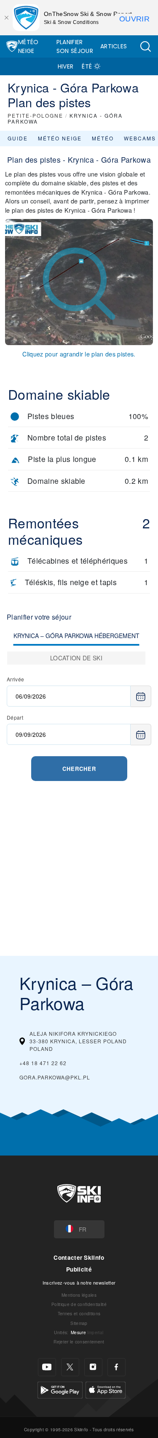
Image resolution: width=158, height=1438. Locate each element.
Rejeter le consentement (79, 1341)
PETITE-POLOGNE (35, 115)
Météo (103, 138)
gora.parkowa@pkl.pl (54, 1077)
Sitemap (78, 1323)
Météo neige (60, 138)
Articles (113, 46)
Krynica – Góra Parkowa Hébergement (76, 635)
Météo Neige (28, 46)
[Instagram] (93, 1367)
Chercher (79, 769)
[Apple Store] (106, 1388)
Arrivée (15, 679)
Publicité (79, 1269)
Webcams (140, 138)
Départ (15, 717)
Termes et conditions (79, 1313)
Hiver (66, 66)
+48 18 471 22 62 (43, 1062)
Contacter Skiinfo (79, 1257)
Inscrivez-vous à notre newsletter (79, 1282)
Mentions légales (79, 1295)
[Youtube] (47, 1367)
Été (87, 66)
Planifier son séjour (74, 46)
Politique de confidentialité (79, 1304)
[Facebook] (116, 1367)
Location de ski (76, 658)
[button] (145, 46)
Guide (18, 138)
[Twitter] (70, 1367)
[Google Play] (60, 1388)
